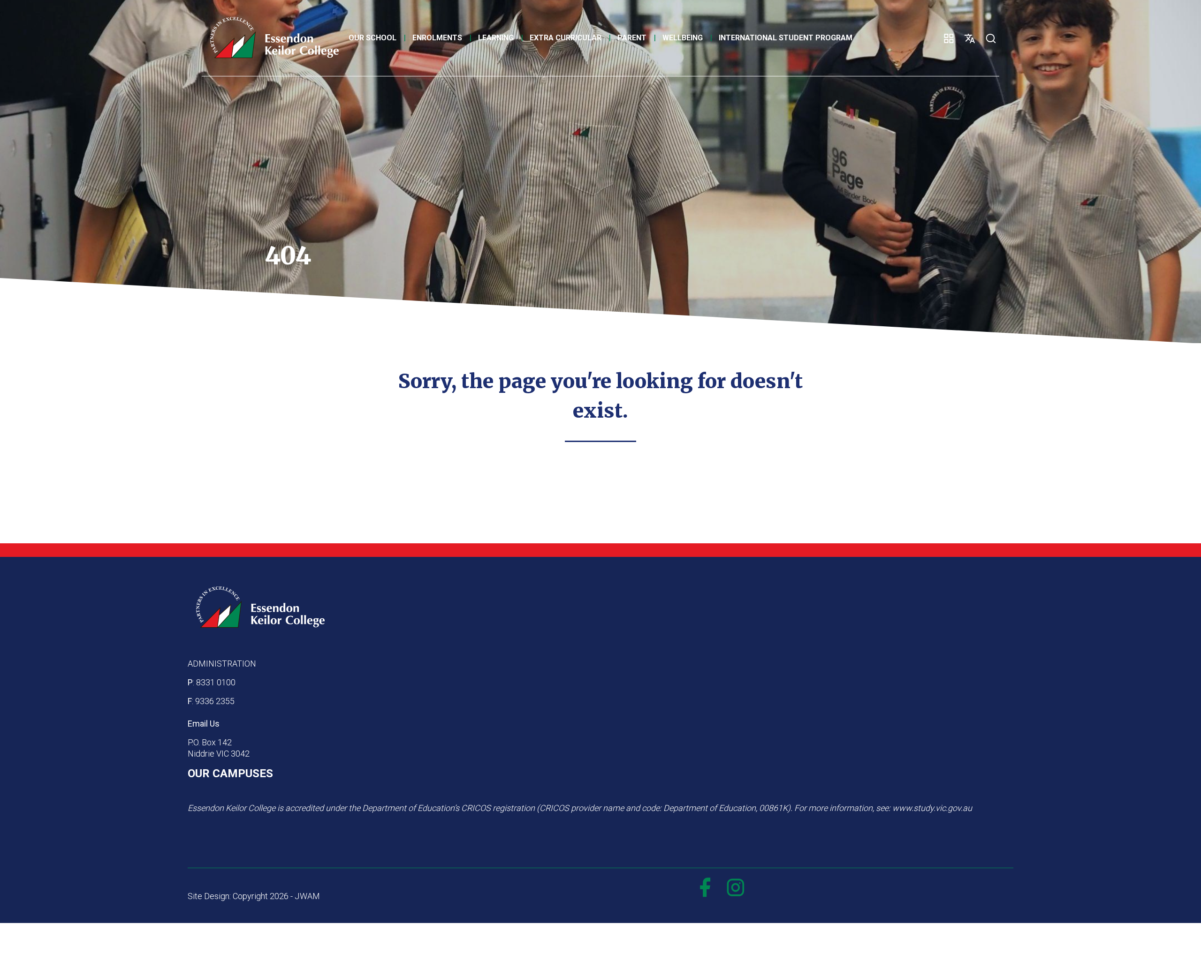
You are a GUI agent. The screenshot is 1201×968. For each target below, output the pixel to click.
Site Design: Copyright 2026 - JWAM (254, 896)
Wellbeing (682, 37)
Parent (631, 37)
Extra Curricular (565, 37)
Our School (372, 37)
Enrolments (437, 37)
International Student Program (785, 37)
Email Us (204, 723)
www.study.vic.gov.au (932, 808)
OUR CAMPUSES (230, 773)
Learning (496, 37)
